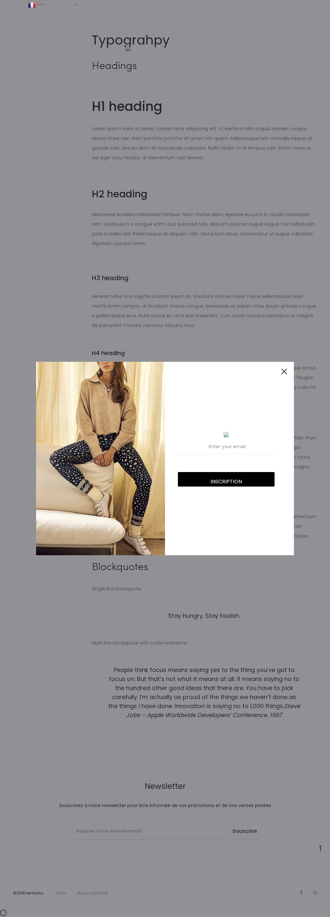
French (41, 4)
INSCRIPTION (226, 481)
